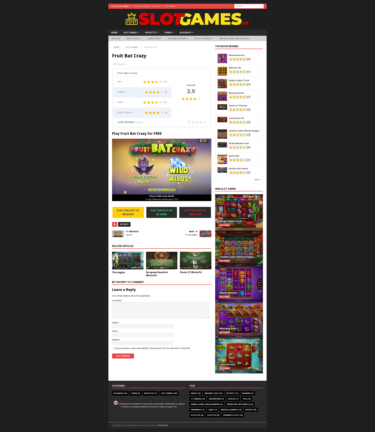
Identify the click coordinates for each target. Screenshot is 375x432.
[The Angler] (128, 260)
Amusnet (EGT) (213, 393)
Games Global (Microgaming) (207, 404)
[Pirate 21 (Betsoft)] (195, 260)
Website (116, 339)
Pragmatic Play (233, 415)
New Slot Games (225, 188)
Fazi (246, 399)
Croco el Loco (227, 364)
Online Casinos (132, 38)
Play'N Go (197, 415)
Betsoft (124, 224)
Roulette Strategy (202, 38)
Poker (168, 32)
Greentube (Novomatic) (240, 404)
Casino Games (154, 38)
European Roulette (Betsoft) (157, 274)
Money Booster (237, 55)
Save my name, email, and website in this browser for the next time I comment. (152, 348)
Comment (117, 300)
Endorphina (216, 399)
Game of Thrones (238, 105)
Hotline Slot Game (238, 168)
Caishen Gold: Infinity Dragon (244, 130)
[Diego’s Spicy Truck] (239, 212)
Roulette (150, 32)
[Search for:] (249, 6)
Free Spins (115, 38)
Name (115, 322)
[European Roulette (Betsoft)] (162, 260)
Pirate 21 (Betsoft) (191, 272)
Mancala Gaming (231, 409)
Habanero (198, 409)
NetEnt (250, 409)
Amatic (196, 393)
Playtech (213, 415)
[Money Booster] (239, 284)
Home (114, 32)
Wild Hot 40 (235, 67)
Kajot (213, 409)
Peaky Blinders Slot (239, 143)
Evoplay (233, 399)
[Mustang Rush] (239, 320)
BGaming (248, 393)
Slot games (130, 32)
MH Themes (163, 425)
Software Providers (177, 38)
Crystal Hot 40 (236, 118)
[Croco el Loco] (239, 356)
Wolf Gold (234, 155)
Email (115, 331)
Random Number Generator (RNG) (235, 38)
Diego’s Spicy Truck (239, 80)
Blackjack (185, 32)
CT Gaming (198, 399)
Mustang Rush (236, 93)
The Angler (118, 272)
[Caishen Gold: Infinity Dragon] (239, 248)
